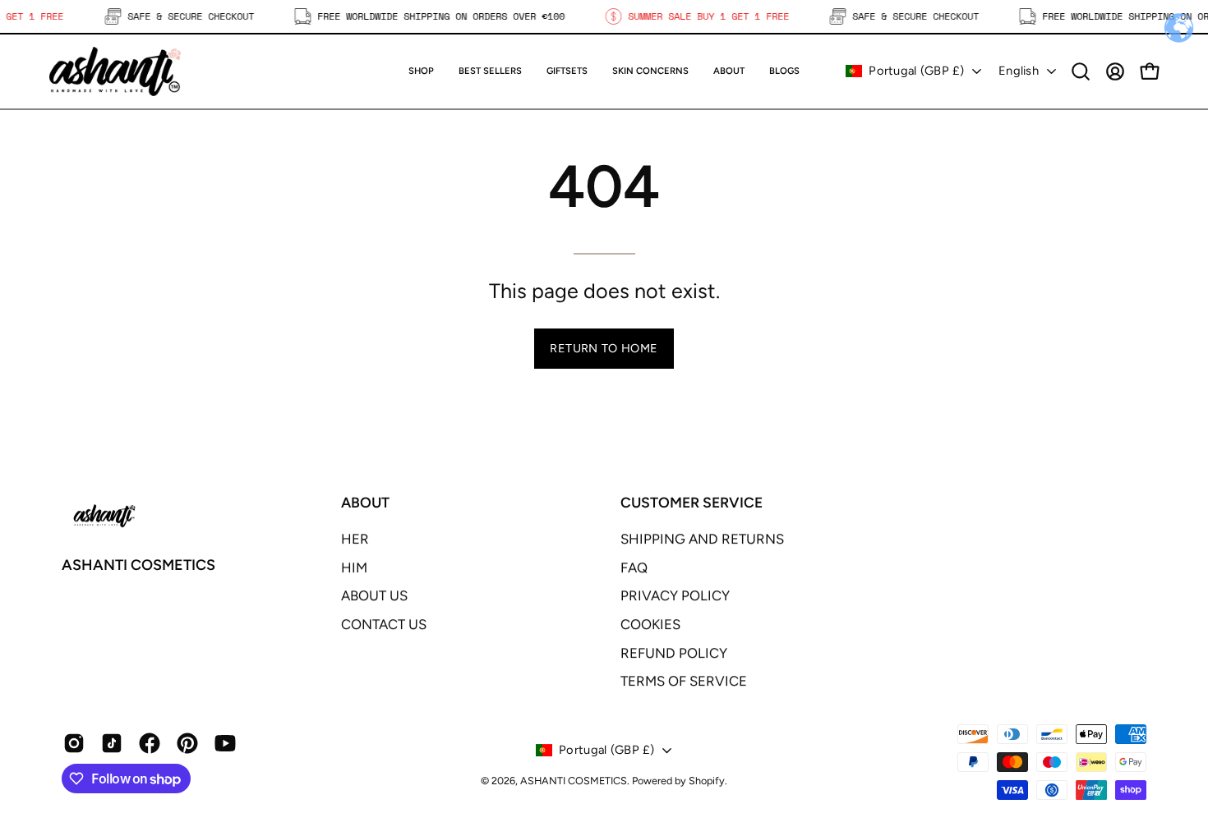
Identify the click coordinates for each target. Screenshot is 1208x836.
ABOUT (365, 502)
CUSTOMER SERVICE (691, 502)
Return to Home (603, 348)
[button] (567, 71)
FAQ (634, 567)
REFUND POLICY (673, 653)
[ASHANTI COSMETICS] (115, 71)
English (1018, 70)
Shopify (707, 780)
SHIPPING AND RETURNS (702, 539)
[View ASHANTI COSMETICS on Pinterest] (187, 743)
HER (355, 539)
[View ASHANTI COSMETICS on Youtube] (225, 743)
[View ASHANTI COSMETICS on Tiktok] (111, 743)
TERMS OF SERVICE (683, 681)
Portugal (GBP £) (916, 70)
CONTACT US (383, 624)
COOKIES (650, 624)
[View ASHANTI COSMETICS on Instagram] (74, 743)
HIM (354, 567)
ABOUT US (374, 595)
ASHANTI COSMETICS (138, 565)
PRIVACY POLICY (675, 595)
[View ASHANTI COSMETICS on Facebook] (149, 743)
